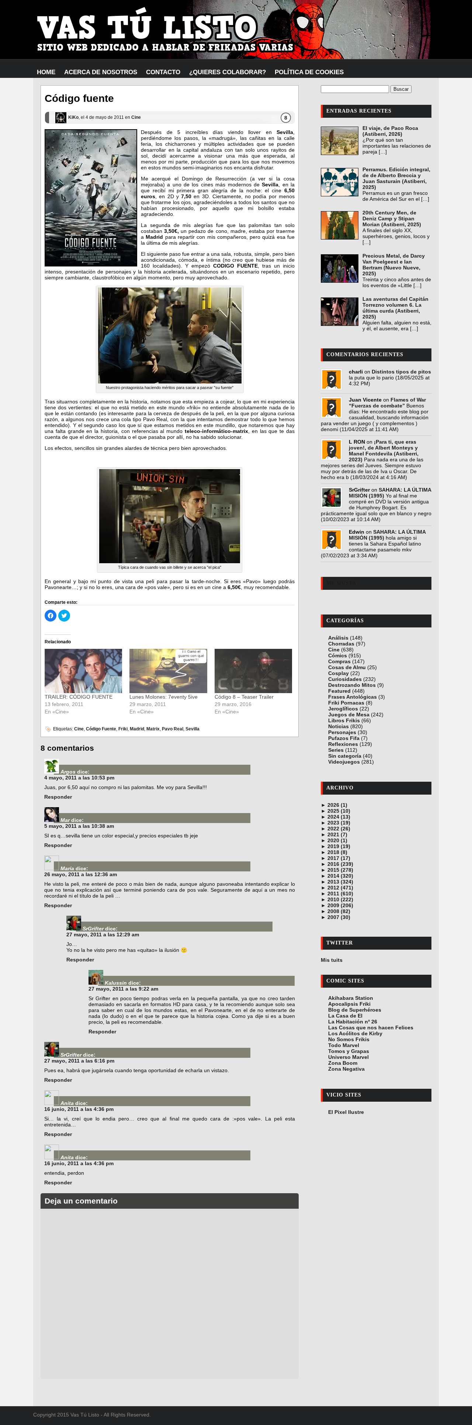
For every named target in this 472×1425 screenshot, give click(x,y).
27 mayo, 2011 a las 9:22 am (123, 989)
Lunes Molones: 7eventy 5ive (163, 697)
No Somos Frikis (348, 1039)
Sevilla (192, 729)
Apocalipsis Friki (349, 1004)
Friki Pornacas (346, 703)
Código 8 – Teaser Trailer (244, 697)
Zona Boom (342, 1063)
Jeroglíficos (343, 709)
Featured (339, 691)
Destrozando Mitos (352, 685)
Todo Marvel (343, 1045)
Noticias (338, 726)
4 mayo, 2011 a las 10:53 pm (79, 778)
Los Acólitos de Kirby (355, 1033)
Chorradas (341, 644)
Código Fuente (101, 729)
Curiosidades (345, 679)
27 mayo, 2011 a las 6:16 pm (79, 1061)
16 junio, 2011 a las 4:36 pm (79, 1109)
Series (336, 750)
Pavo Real (172, 729)
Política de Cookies (309, 72)
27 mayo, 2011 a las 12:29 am (102, 934)
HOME (46, 72)
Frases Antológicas (352, 697)
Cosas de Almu (347, 667)
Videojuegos (344, 762)
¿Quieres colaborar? (227, 72)
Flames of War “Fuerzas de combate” (387, 403)
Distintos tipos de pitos (401, 372)
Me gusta (341, 583)
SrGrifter (93, 929)
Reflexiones (343, 744)
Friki (123, 729)
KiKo (73, 117)
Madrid (137, 729)
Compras (339, 661)
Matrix (153, 729)
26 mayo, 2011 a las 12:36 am (80, 874)
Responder (58, 797)
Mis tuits (332, 960)
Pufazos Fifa (344, 738)
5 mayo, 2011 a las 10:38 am (79, 826)
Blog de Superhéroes (354, 1010)
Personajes (342, 732)
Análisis (338, 638)
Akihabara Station (350, 998)
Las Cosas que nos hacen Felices (370, 1027)
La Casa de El (345, 1016)
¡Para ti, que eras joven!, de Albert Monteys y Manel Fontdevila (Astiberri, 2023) (384, 450)
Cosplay (338, 673)
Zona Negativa (346, 1069)
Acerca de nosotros (100, 72)
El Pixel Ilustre (346, 1112)
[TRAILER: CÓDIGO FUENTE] (83, 671)
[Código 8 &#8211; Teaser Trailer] (253, 671)
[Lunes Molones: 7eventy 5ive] (168, 671)
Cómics (337, 655)
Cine (136, 117)
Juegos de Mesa (348, 714)
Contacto (163, 72)
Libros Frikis (344, 720)
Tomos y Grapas (348, 1051)
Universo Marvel (348, 1057)
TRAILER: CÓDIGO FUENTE (78, 697)
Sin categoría (344, 756)
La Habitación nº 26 (352, 1022)
